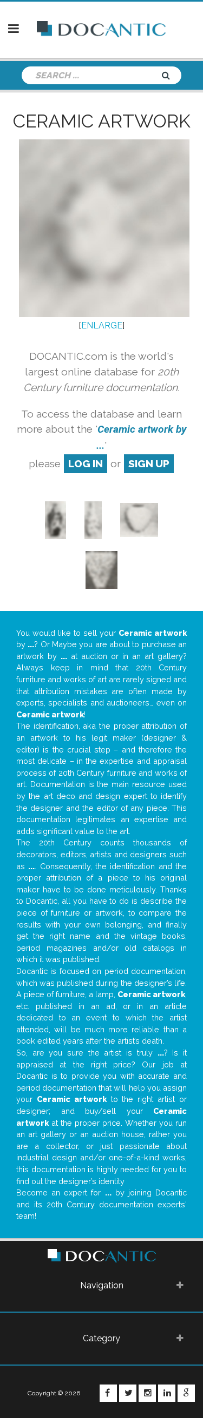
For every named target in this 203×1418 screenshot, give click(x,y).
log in (85, 463)
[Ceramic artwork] (55, 519)
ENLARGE (101, 325)
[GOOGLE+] (186, 1393)
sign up (148, 463)
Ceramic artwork (102, 121)
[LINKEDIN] (166, 1393)
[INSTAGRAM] (147, 1393)
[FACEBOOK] (108, 1393)
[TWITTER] (127, 1393)
